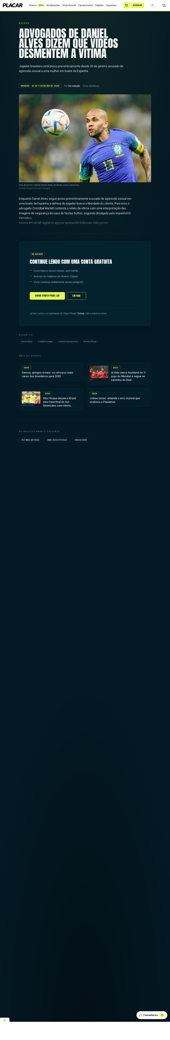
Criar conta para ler (47, 295)
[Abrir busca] (164, 5)
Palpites (99, 5)
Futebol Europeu (45, 341)
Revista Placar (90, 341)
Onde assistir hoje (57, 439)
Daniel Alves (27, 341)
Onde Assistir (69, 5)
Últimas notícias (31, 439)
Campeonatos (85, 5)
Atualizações (53, 5)
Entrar (76, 296)
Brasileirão (81, 439)
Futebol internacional (68, 341)
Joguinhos (111, 5)
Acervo (36, 5)
